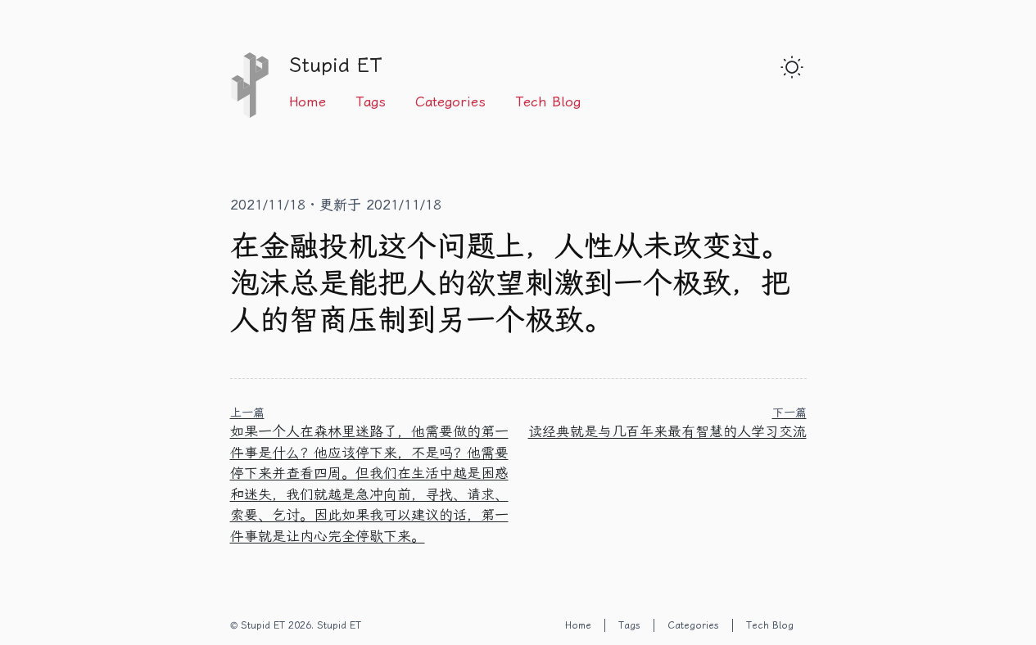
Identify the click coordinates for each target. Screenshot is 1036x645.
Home (307, 101)
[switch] (792, 67)
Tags (370, 101)
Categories (450, 101)
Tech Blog (548, 101)
